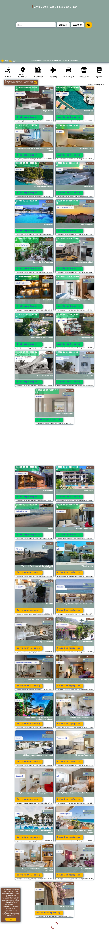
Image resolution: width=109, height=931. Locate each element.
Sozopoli (19, 776)
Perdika (19, 169)
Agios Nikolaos (22, 511)
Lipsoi (18, 738)
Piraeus (59, 245)
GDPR (12, 915)
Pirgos (59, 131)
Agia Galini (60, 321)
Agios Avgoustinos (64, 207)
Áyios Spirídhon (62, 700)
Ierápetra (20, 587)
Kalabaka (19, 358)
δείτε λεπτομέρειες (28, 572)
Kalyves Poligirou (63, 814)
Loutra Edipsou (22, 283)
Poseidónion (61, 625)
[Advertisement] (54, 446)
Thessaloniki (21, 473)
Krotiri (58, 169)
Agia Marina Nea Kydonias (26, 662)
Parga (58, 473)
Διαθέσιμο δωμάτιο (28, 117)
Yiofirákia (20, 94)
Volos (58, 851)
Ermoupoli (20, 625)
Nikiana (39, 396)
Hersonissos (61, 94)
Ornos (59, 358)
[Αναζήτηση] (88, 25)
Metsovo (60, 511)
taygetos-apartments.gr (54, 6)
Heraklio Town (22, 245)
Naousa (59, 587)
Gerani (19, 700)
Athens (19, 131)
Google (16, 893)
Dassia (18, 321)
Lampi (18, 814)
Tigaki (18, 207)
